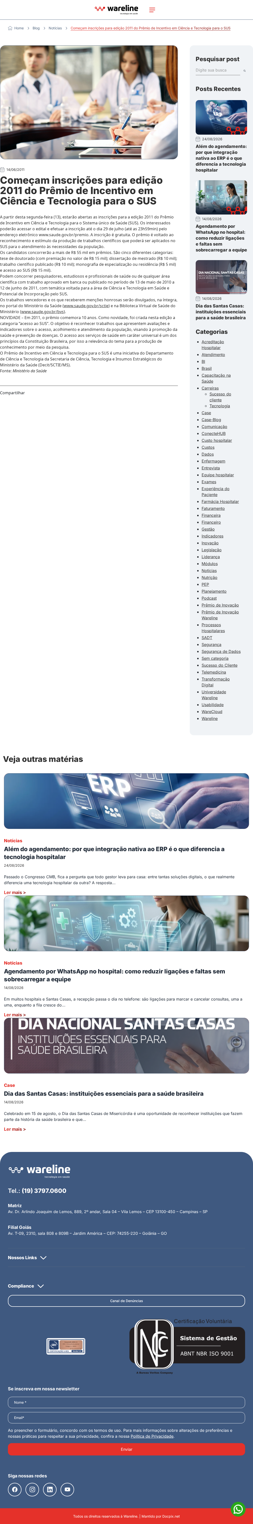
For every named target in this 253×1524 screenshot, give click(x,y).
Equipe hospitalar (218, 474)
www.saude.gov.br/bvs (42, 311)
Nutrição (209, 577)
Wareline (210, 718)
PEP (205, 584)
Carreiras (210, 388)
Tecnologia (220, 405)
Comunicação (214, 426)
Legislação (212, 549)
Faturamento (213, 508)
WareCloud (212, 711)
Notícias (55, 28)
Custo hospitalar (217, 440)
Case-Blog (211, 419)
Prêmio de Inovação (220, 605)
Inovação (210, 542)
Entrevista (211, 468)
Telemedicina (214, 672)
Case (206, 412)
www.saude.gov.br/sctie (86, 305)
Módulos (210, 563)
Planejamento (214, 591)
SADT (207, 637)
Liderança (211, 556)
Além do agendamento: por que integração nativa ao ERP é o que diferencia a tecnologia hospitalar (221, 158)
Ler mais (15, 892)
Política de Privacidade (152, 1436)
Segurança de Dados (221, 651)
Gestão (208, 529)
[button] (126, 1257)
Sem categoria (215, 658)
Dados (208, 454)
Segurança (211, 644)
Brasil (207, 368)
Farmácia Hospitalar (220, 501)
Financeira (211, 515)
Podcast (209, 598)
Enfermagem (213, 461)
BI (203, 361)
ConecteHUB (214, 433)
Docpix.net (171, 1516)
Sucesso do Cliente (219, 665)
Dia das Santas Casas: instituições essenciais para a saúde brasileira (221, 311)
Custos (208, 447)
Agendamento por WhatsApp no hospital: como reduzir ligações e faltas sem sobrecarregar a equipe (221, 238)
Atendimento (213, 354)
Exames (209, 481)
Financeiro (211, 522)
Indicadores (212, 536)
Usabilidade (213, 704)
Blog (36, 28)
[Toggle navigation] (152, 10)
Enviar (126, 1449)
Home (19, 28)
